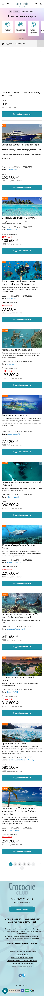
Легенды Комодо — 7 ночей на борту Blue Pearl (21, 94)
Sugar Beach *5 (14, 434)
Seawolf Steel (12, 170)
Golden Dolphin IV (14, 562)
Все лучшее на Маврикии (15, 415)
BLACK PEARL (12, 692)
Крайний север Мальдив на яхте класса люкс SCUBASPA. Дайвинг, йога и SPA (19, 811)
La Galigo (10, 364)
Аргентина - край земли (14, 743)
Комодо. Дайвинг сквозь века (17, 350)
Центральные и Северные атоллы (19, 218)
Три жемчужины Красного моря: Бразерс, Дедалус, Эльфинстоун (18, 282)
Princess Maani (13, 497)
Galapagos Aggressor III (16, 629)
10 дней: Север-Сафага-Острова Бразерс (18, 547)
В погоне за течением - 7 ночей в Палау (19, 678)
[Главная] (10, 11)
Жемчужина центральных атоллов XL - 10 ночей (21, 483)
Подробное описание (22, 114)
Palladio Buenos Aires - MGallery (21, 760)
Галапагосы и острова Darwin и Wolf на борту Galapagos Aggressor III (22, 615)
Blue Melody (11, 298)
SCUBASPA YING (13, 830)
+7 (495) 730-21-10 (23, 899)
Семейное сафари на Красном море (20, 145)
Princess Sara (12, 230)
